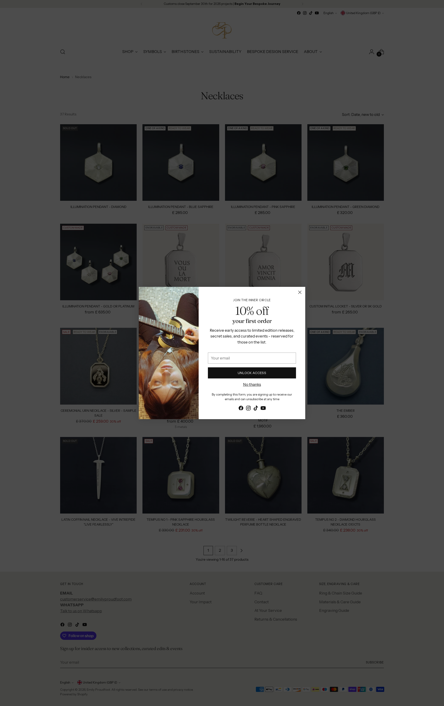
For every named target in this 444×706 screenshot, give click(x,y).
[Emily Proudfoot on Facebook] (241, 409)
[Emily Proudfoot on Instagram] (248, 409)
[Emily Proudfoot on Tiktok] (256, 409)
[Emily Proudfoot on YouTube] (263, 409)
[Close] (299, 292)
